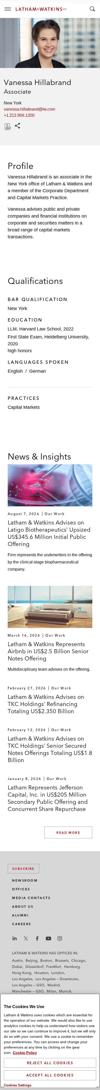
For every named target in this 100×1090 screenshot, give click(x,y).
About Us (22, 907)
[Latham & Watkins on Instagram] (60, 938)
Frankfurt (53, 966)
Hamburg (72, 966)
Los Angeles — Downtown (56, 979)
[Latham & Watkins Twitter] (26, 938)
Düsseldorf (34, 966)
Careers (21, 924)
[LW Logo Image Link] (41, 9)
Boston (46, 960)
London (57, 972)
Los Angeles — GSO (28, 985)
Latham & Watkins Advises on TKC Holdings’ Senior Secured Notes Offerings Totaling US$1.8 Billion (50, 749)
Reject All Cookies (50, 1063)
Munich (65, 991)
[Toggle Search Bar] (92, 9)
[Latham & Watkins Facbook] (37, 938)
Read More (68, 833)
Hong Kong (21, 972)
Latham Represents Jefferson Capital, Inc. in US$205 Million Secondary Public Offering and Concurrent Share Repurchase (48, 798)
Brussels (61, 960)
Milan (51, 991)
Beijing (31, 960)
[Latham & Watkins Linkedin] (14, 938)
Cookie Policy (25, 1053)
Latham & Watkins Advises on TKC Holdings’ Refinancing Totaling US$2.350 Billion (46, 704)
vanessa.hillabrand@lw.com (29, 109)
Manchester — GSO (28, 991)
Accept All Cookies (50, 1075)
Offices (21, 889)
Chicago (78, 960)
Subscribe (23, 869)
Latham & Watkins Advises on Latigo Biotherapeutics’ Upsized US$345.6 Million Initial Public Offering (49, 533)
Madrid (53, 985)
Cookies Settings (17, 1085)
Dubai (17, 966)
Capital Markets (24, 407)
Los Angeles (22, 979)
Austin (17, 960)
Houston (41, 972)
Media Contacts (31, 898)
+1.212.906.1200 (19, 115)
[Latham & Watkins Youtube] (48, 938)
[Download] (7, 127)
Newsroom (25, 880)
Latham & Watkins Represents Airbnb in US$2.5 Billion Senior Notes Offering (48, 651)
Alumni (20, 915)
